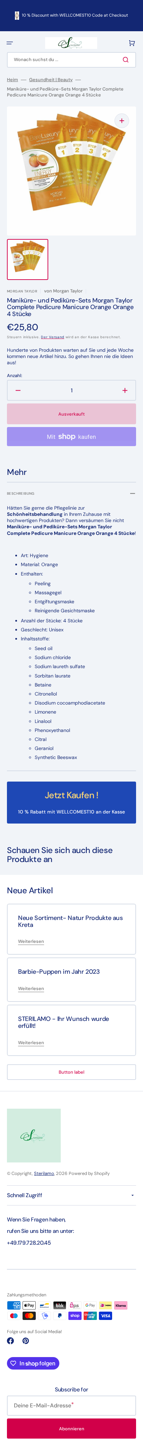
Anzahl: (14, 375)
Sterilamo (44, 1173)
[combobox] (71, 60)
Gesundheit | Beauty (51, 80)
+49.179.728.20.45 (29, 1242)
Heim (12, 80)
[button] (9, 43)
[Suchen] (127, 59)
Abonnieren (71, 1429)
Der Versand (52, 337)
